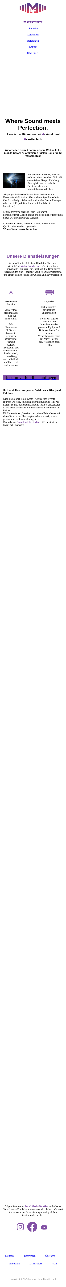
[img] (33, 10)
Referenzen (33, 40)
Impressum (14, 1263)
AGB (54, 1263)
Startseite (33, 28)
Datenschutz (35, 1263)
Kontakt (33, 46)
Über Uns (50, 1255)
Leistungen (33, 34)
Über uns (31, 53)
